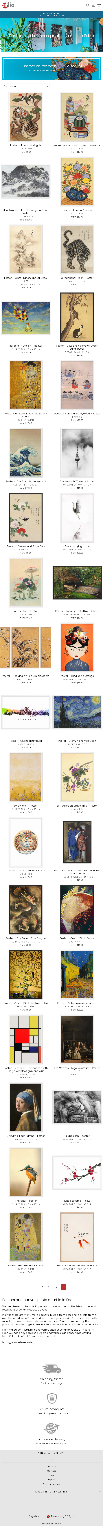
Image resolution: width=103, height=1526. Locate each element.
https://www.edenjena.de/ (18, 1342)
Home (51, 30)
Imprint (51, 1479)
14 (56, 1287)
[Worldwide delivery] (51, 1429)
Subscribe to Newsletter (51, 1491)
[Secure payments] (51, 1399)
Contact (51, 1470)
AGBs (51, 1475)
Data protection (51, 1484)
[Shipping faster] (51, 1368)
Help (51, 1459)
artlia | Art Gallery (51, 1453)
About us (51, 1466)
